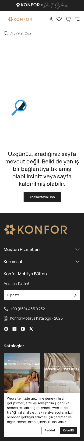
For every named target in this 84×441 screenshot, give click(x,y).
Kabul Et (68, 430)
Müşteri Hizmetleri (22, 249)
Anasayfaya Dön (42, 197)
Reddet (50, 430)
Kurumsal (13, 261)
